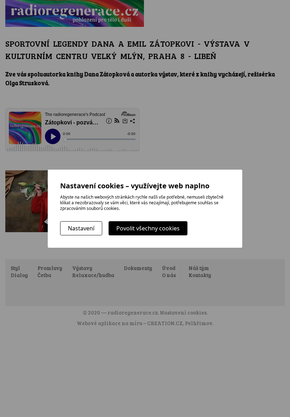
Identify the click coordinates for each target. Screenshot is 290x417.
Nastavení (81, 228)
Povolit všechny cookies (148, 228)
